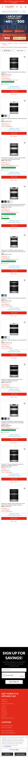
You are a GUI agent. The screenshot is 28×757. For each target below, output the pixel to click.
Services (4, 707)
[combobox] (20, 50)
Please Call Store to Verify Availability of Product (14, 2)
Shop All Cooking (23, 43)
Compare (15, 94)
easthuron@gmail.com (11, 732)
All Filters (8, 50)
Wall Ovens (4, 44)
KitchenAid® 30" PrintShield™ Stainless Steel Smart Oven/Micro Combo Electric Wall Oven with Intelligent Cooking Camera (12, 423)
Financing (4, 712)
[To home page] (9, 7)
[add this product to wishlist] (25, 57)
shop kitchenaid (19, 31)
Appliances (10, 43)
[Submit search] (24, 11)
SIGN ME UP (14, 682)
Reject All (7, 754)
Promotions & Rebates (8, 703)
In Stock (4, 705)
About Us (4, 710)
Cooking (16, 43)
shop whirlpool (8, 31)
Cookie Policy (8, 746)
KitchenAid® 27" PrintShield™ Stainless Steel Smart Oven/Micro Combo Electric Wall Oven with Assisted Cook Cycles (13, 252)
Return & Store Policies (8, 718)
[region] (14, 746)
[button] (2, 7)
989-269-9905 (9, 730)
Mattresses (5, 701)
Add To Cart (14, 91)
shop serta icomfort (19, 38)
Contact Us (5, 714)
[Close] (26, 737)
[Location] (17, 7)
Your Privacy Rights (14, 749)
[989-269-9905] (21, 7)
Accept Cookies (20, 754)
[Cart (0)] (25, 7)
